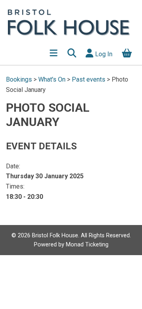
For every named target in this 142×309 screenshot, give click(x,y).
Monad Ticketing (87, 244)
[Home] (71, 22)
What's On (52, 79)
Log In (102, 54)
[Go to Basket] (127, 54)
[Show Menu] (54, 54)
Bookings (20, 79)
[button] (71, 54)
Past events (88, 79)
